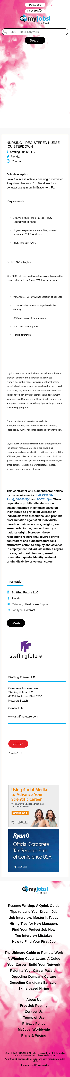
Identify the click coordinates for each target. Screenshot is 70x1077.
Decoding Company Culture (34, 976)
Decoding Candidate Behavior (34, 982)
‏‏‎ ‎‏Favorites (35, 11)
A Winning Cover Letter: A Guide (33, 958)
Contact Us (34, 1011)
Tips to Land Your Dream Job (33, 911)
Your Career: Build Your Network (33, 964)
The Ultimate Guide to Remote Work (34, 952)
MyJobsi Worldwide (34, 1029)
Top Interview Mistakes (33, 935)
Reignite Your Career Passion (34, 970)
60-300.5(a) (23, 499)
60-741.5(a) (44, 499)
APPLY (18, 743)
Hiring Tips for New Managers (34, 923)
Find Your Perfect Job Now (33, 929)
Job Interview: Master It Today (33, 917)
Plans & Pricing (33, 1035)
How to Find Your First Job (34, 941)
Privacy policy (42, 1065)
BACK (16, 623)
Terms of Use (34, 1017)
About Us (33, 999)
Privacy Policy (33, 1023)
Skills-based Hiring (33, 988)
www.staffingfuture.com (23, 716)
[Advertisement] (35, 84)
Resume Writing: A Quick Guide (33, 905)
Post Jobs (35, 4)
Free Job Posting (34, 1005)
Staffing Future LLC (21, 677)
